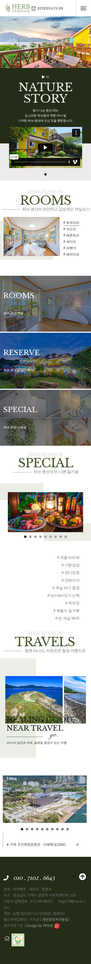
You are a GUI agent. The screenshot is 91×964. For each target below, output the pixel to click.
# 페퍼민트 (71, 254)
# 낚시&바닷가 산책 (63, 595)
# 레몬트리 (71, 235)
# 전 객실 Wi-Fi (67, 618)
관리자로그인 (13, 926)
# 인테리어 (70, 580)
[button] (25, 536)
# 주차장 (72, 603)
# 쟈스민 (69, 229)
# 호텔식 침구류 (66, 610)
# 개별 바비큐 (68, 557)
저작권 (34, 919)
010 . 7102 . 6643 (34, 877)
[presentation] (30, 60)
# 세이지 (69, 242)
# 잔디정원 (70, 572)
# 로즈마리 (71, 223)
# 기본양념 (70, 565)
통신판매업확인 (15, 919)
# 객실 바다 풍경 (65, 588)
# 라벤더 (69, 248)
